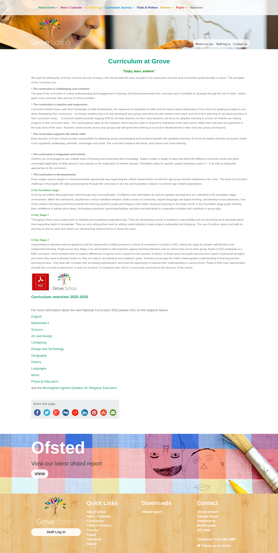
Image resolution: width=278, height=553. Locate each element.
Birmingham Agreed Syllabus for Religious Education (80, 388)
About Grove (47, 7)
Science (37, 329)
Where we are (204, 44)
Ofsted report (152, 512)
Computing (38, 342)
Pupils (180, 7)
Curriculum (92, 7)
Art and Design (41, 336)
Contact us (240, 44)
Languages (39, 368)
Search (92, 544)
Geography (39, 355)
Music (35, 375)
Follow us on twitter (215, 546)
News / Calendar (71, 7)
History (36, 362)
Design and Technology (47, 349)
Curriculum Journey (118, 7)
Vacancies (196, 7)
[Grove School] (56, 510)
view (40, 473)
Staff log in (223, 44)
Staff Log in (56, 532)
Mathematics (40, 323)
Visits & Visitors (147, 7)
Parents (166, 7)
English (36, 316)
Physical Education (44, 381)
